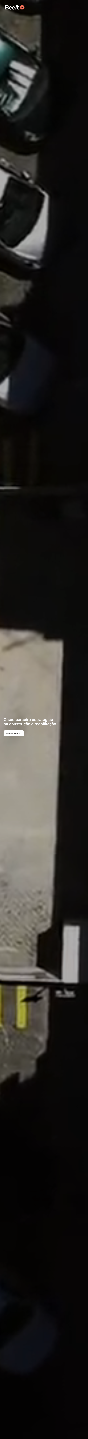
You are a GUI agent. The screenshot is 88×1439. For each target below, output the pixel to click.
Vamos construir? (13, 733)
